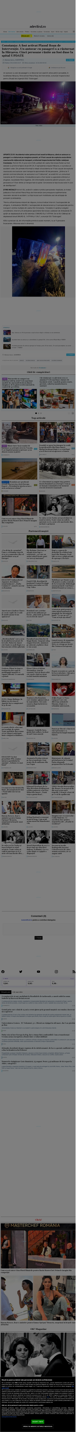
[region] (38, 1404)
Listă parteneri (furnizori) (9, 1416)
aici (48, 1397)
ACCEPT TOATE (37, 1422)
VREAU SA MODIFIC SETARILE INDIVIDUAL (37, 1426)
